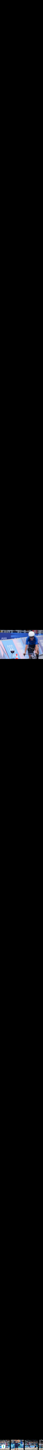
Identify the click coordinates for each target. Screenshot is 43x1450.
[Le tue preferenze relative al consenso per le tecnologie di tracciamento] (3, 1446)
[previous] (3, 722)
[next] (39, 722)
